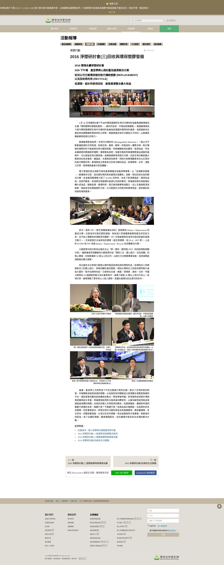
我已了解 (112, 12)
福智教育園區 (94, 526)
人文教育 (135, 44)
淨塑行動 (89, 44)
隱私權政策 (172, 530)
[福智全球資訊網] (58, 20)
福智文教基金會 (95, 522)
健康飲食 (78, 44)
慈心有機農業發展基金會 (125, 519)
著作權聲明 (48, 559)
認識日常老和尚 (50, 519)
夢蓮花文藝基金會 (96, 546)
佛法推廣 (157, 44)
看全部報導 (66, 44)
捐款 (169, 29)
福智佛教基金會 (95, 519)
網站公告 (74, 559)
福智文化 (93, 534)
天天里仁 (120, 522)
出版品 (150, 29)
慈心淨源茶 (120, 526)
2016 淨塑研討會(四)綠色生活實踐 (93, 440)
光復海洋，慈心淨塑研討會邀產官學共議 (97, 430)
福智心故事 (112, 29)
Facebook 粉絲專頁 (145, 472)
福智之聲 (48, 534)
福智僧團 (48, 530)
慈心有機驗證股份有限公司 (126, 530)
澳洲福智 (120, 546)
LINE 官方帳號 (121, 472)
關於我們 (54, 29)
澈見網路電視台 (95, 542)
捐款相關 (71, 522)
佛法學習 (71, 519)
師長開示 (73, 29)
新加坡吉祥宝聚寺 (123, 538)
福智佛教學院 (94, 530)
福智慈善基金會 (95, 538)
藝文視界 (146, 44)
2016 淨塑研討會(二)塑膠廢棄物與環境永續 (97, 437)
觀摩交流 (123, 44)
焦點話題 (92, 29)
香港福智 (120, 542)
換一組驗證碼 (162, 526)
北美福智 (120, 534)
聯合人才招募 (49, 546)
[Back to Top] (219, 506)
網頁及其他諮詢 (73, 530)
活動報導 (131, 29)
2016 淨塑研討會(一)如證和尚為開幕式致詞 (97, 434)
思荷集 (47, 526)
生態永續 (112, 44)
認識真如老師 (49, 522)
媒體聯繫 (71, 526)
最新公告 (48, 538)
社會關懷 (101, 44)
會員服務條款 (66, 559)
